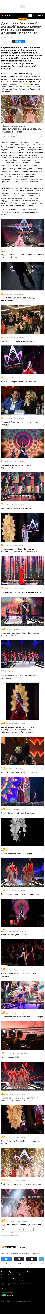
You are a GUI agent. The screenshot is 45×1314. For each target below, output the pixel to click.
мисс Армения (6, 1234)
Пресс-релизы (13, 1275)
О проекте (4, 1272)
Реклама (4, 1275)
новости (4, 1253)
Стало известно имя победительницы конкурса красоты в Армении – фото (22, 129)
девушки (15, 1234)
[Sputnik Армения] (6, 16)
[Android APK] (7, 1295)
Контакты (30, 1272)
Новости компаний (26, 1275)
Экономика (25, 1253)
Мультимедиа (28, 1230)
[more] (41, 136)
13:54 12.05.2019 (7, 37)
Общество (5, 1230)
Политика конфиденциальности (12, 1278)
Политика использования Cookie (12, 1281)
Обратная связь (6, 1289)
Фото (20, 1230)
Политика (36, 1253)
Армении (27, 84)
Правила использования (17, 1272)
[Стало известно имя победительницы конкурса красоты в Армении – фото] (22, 109)
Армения (13, 1230)
